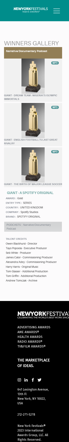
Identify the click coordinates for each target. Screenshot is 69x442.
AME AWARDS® (28, 332)
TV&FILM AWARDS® (31, 346)
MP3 (55, 63)
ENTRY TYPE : (14, 202)
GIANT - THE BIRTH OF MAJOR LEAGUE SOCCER (33, 184)
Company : (12, 212)
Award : (11, 198)
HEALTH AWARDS (29, 337)
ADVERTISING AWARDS (33, 327)
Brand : (11, 216)
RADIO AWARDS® (29, 342)
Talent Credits (16, 238)
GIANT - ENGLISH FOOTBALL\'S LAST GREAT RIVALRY (31, 141)
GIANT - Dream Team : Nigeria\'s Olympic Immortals (30, 97)
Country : (12, 207)
